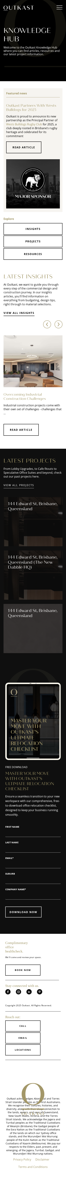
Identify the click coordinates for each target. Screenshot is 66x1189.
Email (22, 1037)
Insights (33, 229)
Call (22, 1025)
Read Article (23, 147)
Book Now (23, 970)
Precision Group (42, 635)
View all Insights (19, 313)
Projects (33, 241)
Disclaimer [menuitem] (42, 1159)
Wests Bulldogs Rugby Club (24, 124)
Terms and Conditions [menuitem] (33, 1167)
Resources (33, 254)
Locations (23, 1049)
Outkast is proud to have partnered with (27, 633)
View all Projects (19, 485)
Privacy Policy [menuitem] (22, 1159)
